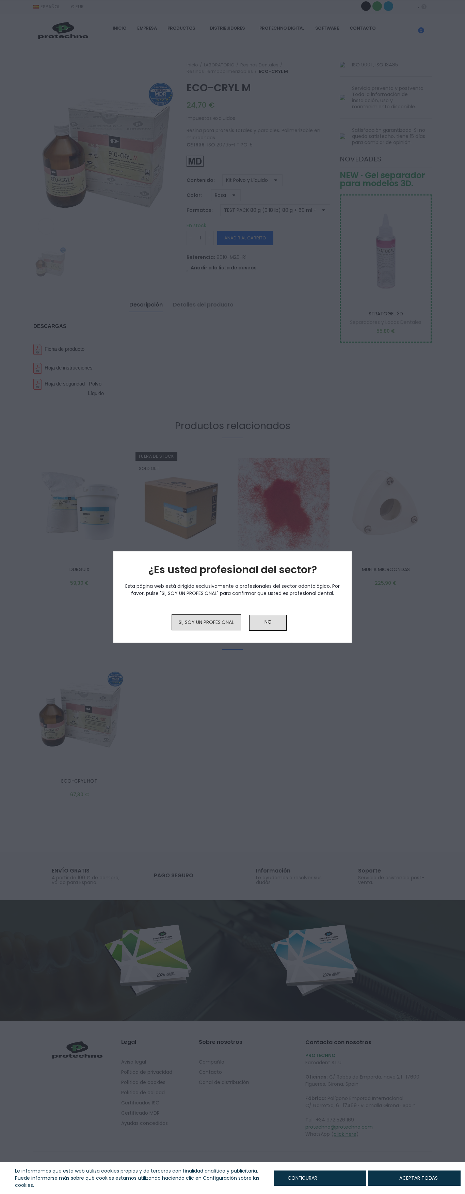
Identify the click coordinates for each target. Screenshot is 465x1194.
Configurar (301, 1178)
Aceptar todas (418, 1178)
